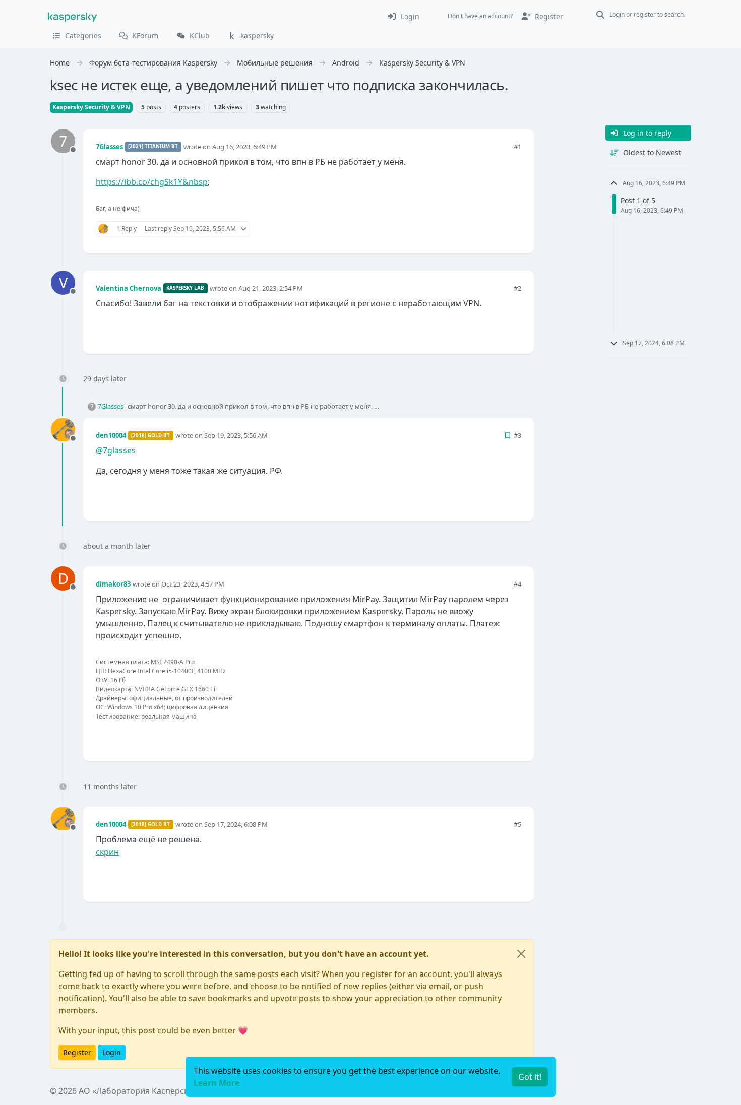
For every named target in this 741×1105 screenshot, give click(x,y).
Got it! (529, 1076)
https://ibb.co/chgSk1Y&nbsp (152, 181)
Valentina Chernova (128, 288)
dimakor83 (113, 584)
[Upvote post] (477, 229)
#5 (517, 824)
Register (77, 1052)
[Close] (521, 954)
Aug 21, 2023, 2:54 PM (270, 288)
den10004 (111, 435)
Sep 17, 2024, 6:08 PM (236, 824)
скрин (107, 851)
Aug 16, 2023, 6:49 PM (244, 146)
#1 (517, 146)
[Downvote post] (513, 229)
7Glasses (109, 146)
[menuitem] (403, 16)
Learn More (216, 1082)
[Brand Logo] (72, 16)
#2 (517, 288)
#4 (517, 584)
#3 (517, 435)
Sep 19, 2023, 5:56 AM (236, 435)
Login (111, 1052)
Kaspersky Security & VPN (91, 107)
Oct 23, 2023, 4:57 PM (192, 584)
